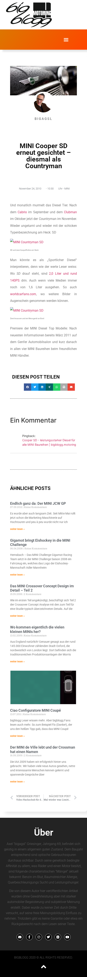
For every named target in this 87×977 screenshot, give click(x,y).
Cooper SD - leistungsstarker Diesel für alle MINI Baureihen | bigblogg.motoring (49, 442)
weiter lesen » (17, 529)
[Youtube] (67, 937)
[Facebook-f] (29, 937)
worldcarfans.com (23, 294)
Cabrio (22, 212)
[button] (66, 39)
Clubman (70, 212)
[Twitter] (48, 937)
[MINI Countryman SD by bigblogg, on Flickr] (27, 242)
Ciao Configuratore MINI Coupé (35, 710)
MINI (67, 188)
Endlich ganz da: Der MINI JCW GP (38, 503)
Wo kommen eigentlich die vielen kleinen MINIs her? (37, 629)
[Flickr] (58, 937)
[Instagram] (39, 937)
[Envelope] (20, 937)
